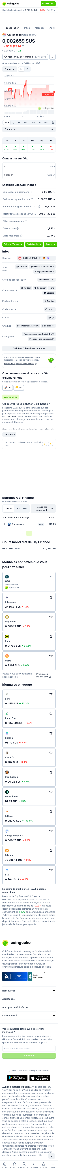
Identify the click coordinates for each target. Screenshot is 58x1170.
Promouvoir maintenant (42, 675)
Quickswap (11, 416)
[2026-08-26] (52, 122)
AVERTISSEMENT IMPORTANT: (18, 1087)
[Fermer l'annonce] (50, 576)
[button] (21, 266)
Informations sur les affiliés (14, 501)
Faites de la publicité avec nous (19, 363)
